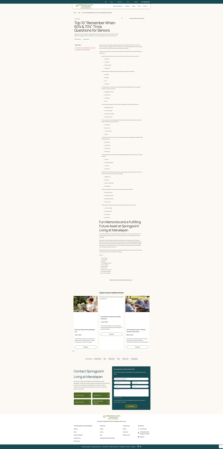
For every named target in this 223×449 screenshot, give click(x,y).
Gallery (133, 6)
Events (139, 6)
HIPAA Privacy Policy (113, 446)
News (118, 359)
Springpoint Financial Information (107, 438)
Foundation (132, 446)
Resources (120, 1)
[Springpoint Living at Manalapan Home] (111, 418)
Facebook (142, 436)
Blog (128, 1)
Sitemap (128, 446)
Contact (145, 6)
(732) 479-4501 (146, 2)
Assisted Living (97, 359)
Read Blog (85, 347)
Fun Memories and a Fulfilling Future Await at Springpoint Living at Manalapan (85, 48)
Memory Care (111, 359)
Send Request (131, 406)
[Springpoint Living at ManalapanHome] (84, 6)
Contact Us (125, 432)
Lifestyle (127, 6)
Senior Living (125, 359)
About (111, 1)
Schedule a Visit (126, 435)
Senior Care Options (117, 6)
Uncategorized (86, 39)
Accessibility (122, 446)
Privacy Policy (105, 446)
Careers (136, 1)
